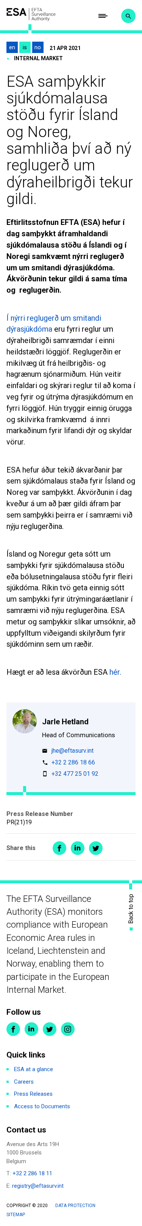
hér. (116, 672)
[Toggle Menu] (103, 16)
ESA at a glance (33, 1069)
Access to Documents (42, 1106)
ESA (31, 14)
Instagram (68, 1029)
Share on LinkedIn (77, 848)
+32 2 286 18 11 (32, 1173)
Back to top (131, 908)
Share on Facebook (59, 848)
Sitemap (15, 1214)
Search (128, 16)
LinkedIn (31, 1029)
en (12, 47)
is (25, 47)
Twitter (49, 1029)
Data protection (75, 1205)
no (37, 47)
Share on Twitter (96, 848)
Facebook (13, 1029)
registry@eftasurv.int (38, 1185)
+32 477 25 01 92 (74, 774)
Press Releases (33, 1093)
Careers (24, 1081)
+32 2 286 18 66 (73, 763)
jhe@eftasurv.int (72, 751)
